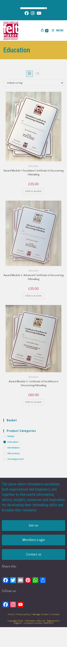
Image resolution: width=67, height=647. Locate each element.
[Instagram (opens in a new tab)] (33, 13)
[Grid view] (29, 74)
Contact (55, 614)
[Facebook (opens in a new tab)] (27, 13)
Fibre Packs (13, 453)
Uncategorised (15, 459)
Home (11, 614)
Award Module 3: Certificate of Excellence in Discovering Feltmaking (33, 383)
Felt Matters (13, 447)
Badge (10, 436)
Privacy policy (23, 614)
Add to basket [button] (33, 191)
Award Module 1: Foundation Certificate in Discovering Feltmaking (33, 172)
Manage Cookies (41, 614)
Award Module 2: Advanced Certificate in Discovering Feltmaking (33, 277)
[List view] (37, 74)
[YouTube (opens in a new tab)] (39, 13)
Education (33, 166)
